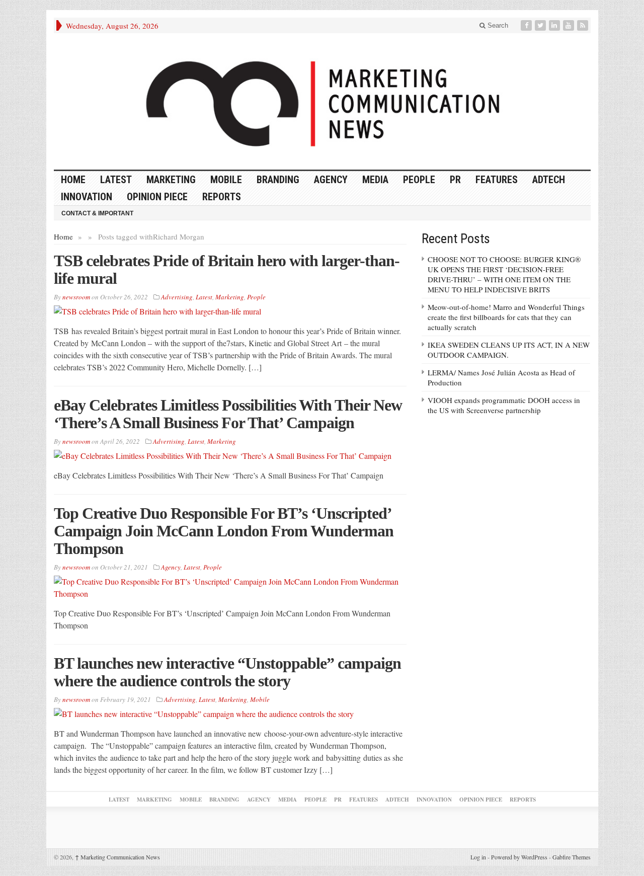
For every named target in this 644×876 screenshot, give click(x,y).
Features (496, 180)
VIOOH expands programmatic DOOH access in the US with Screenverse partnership (504, 405)
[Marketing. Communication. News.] (322, 101)
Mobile (226, 180)
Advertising (177, 296)
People (419, 180)
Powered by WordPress (519, 857)
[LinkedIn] (555, 25)
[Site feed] (584, 25)
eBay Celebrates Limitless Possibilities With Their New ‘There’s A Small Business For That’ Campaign (228, 414)
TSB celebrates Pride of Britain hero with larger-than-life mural (226, 269)
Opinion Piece (157, 197)
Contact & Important (97, 213)
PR (455, 180)
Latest (116, 180)
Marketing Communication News (117, 857)
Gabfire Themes (571, 857)
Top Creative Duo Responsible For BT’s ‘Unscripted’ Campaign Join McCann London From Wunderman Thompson (223, 531)
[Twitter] (541, 25)
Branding (278, 180)
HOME (73, 180)
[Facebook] (527, 25)
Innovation (86, 197)
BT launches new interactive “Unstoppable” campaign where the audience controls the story (227, 672)
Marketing (171, 180)
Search (497, 25)
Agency (331, 180)
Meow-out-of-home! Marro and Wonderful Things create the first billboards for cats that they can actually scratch (506, 317)
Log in (478, 857)
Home (63, 236)
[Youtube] (569, 25)
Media (375, 180)
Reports (221, 197)
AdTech (548, 180)
